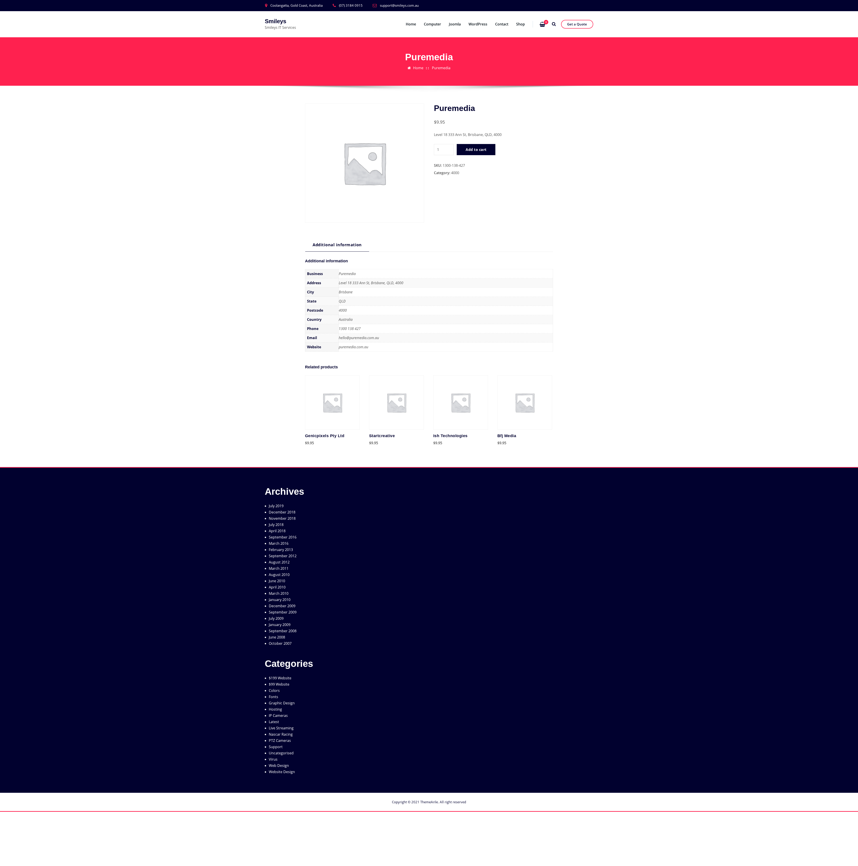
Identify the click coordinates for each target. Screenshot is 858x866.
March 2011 (278, 568)
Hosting (275, 709)
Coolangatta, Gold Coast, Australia (296, 5)
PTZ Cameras (280, 740)
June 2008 (277, 637)
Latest (274, 721)
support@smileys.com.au (399, 5)
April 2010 (277, 587)
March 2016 (278, 543)
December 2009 (282, 605)
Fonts (273, 696)
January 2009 (279, 624)
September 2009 (283, 612)
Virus (273, 759)
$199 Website (280, 678)
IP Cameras (278, 715)
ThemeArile (429, 802)
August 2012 (279, 562)
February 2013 (281, 549)
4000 (455, 172)
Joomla (455, 24)
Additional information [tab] (337, 244)
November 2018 (282, 518)
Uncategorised (281, 753)
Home (411, 24)
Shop (520, 24)
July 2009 (276, 618)
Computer (432, 24)
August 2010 (279, 574)
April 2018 (277, 530)
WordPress (478, 24)
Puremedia (441, 67)
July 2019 (276, 505)
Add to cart (476, 149)
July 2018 (276, 524)
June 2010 (277, 580)
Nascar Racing (281, 734)
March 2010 (278, 593)
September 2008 (283, 630)
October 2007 (280, 643)
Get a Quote (577, 24)
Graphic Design (282, 703)
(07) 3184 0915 (351, 5)
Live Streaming (281, 728)
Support (276, 746)
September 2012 (283, 555)
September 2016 (283, 537)
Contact (501, 24)
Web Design (279, 765)
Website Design (282, 771)
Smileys (275, 21)
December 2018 (282, 512)
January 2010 (279, 599)
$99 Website (279, 684)
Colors (274, 690)
